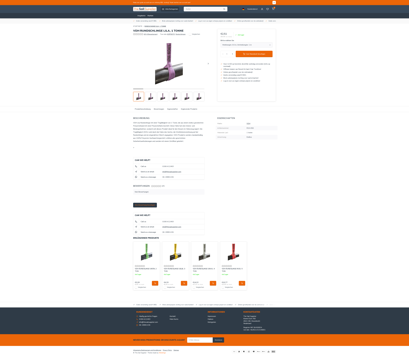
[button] (208, 63)
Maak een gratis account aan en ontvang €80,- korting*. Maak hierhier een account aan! (161, 2)
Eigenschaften (172, 109)
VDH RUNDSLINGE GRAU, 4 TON (204, 270)
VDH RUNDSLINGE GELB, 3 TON (174, 270)
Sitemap (176, 350)
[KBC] (268, 351)
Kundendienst (252, 9)
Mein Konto (174, 319)
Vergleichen (196, 34)
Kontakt (173, 316)
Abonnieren (218, 340)
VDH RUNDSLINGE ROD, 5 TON (232, 270)
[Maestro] (254, 351)
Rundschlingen (181, 34)
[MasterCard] (244, 351)
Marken (150, 15)
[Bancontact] (249, 351)
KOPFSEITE (171, 34)
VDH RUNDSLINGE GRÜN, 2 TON (146, 270)
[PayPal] (258, 351)
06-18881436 (168, 177)
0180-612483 (168, 166)
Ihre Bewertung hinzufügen (145, 205)
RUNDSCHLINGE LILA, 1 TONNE (155, 26)
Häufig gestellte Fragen (148, 316)
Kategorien (212, 322)
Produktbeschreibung (143, 109)
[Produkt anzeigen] (155, 283)
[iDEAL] (239, 351)
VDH (248, 123)
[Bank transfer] (234, 351)
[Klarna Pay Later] (273, 351)
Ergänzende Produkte (189, 109)
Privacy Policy (167, 350)
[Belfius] (263, 351)
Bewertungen (159, 109)
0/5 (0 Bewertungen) (151, 34)
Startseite (137, 26)
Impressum (212, 316)
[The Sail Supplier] (145, 9)
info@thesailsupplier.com (171, 172)
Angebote (141, 15)
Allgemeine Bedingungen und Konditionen (147, 350)
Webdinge (162, 353)
